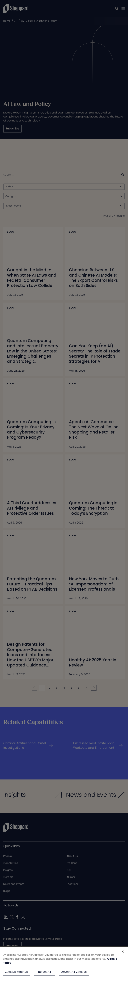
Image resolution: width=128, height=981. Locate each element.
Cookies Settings (16, 972)
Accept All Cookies (74, 972)
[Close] (122, 951)
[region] (64, 963)
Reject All (44, 972)
